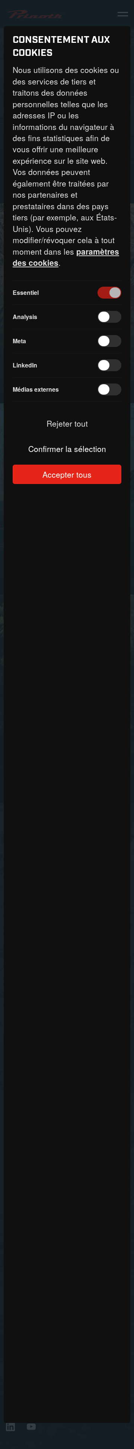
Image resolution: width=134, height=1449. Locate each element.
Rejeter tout (67, 423)
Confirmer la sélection (67, 448)
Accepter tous (67, 474)
